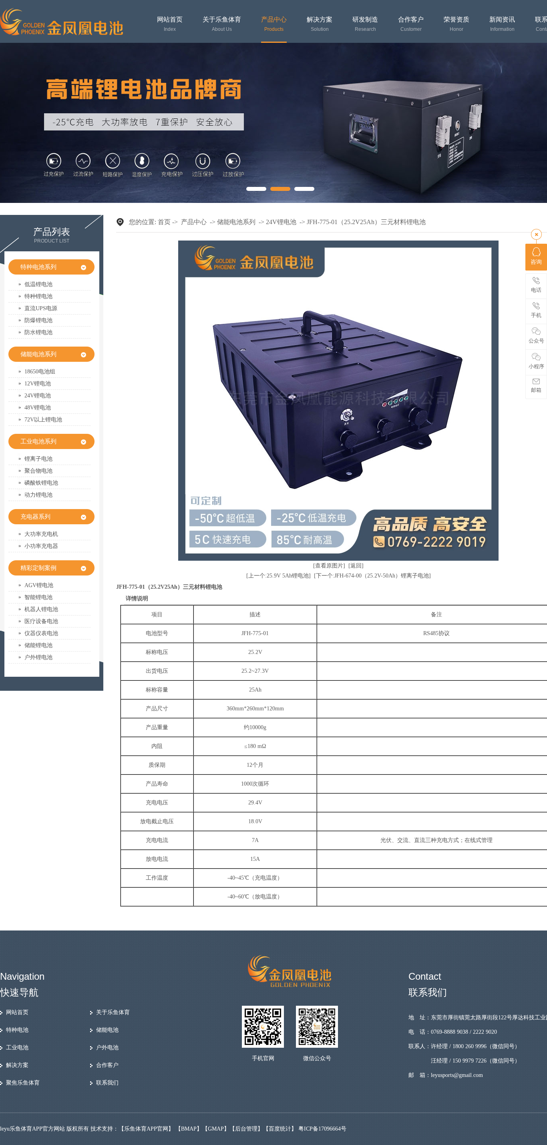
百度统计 (280, 1129)
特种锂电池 (38, 296)
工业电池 (17, 1048)
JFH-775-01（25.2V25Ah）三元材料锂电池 (366, 222)
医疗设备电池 (41, 621)
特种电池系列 (38, 267)
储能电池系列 (38, 354)
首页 (164, 222)
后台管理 (246, 1129)
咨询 (536, 262)
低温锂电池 (38, 284)
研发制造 (365, 24)
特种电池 (17, 1030)
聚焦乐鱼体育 (23, 1083)
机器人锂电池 (41, 609)
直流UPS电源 (40, 308)
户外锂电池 (38, 657)
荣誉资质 (456, 24)
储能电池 (107, 1030)
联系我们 (107, 1083)
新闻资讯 (502, 24)
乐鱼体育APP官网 (146, 1129)
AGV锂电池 (38, 585)
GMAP (216, 1129)
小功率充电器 (41, 546)
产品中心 (274, 24)
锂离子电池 (38, 459)
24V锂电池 (37, 396)
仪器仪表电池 (41, 633)
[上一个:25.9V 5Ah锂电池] (278, 576)
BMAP (189, 1129)
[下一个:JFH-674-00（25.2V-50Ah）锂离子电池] (372, 576)
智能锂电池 (38, 597)
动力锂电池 (38, 495)
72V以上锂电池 (43, 420)
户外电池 (107, 1048)
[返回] (356, 566)
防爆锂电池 (38, 320)
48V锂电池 (37, 408)
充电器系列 (35, 516)
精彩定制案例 (38, 568)
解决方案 (319, 24)
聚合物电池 (38, 471)
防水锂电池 (38, 332)
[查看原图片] (329, 566)
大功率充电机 (41, 534)
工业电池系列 (38, 441)
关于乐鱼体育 (222, 24)
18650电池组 (39, 372)
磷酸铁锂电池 (41, 483)
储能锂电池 (38, 645)
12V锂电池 (37, 384)
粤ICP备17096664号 (322, 1129)
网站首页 (170, 24)
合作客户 (411, 24)
